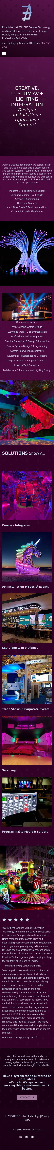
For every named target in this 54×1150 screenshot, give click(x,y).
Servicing (9, 770)
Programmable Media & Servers (25, 831)
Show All (37, 454)
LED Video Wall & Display (20, 647)
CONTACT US (27, 1097)
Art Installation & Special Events (25, 586)
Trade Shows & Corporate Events (26, 709)
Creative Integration (17, 525)
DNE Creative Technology (27, 13)
